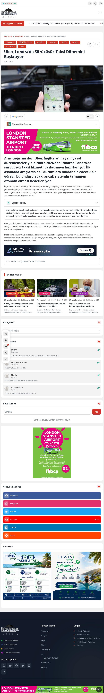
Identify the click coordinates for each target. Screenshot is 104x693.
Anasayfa (44, 631)
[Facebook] (16, 665)
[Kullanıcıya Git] (6, 363)
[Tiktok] (3, 672)
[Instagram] (3, 665)
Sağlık (43, 640)
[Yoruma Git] (98, 350)
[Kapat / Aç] (5, 359)
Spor (43, 654)
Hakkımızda (45, 662)
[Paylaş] (6, 116)
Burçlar (44, 635)
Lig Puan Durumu (51, 658)
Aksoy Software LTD (73, 690)
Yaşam (22, 46)
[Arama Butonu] (101, 3)
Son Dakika (10, 46)
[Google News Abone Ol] (17, 116)
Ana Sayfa (8, 36)
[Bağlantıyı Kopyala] (89, 44)
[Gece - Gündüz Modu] (90, 5)
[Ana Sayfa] (5, 340)
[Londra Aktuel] (9, 13)
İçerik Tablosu (19, 202)
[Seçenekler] (97, 116)
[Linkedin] (29, 665)
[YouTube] (10, 665)
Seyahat (75, 42)
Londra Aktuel (12, 300)
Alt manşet (19, 36)
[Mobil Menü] (101, 13)
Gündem (40, 42)
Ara (96, 411)
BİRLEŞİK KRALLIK (25, 42)
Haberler (52, 42)
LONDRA (64, 42)
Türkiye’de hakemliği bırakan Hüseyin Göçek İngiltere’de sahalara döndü (63, 23)
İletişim (44, 667)
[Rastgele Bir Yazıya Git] (5, 334)
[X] (22, 665)
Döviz (43, 645)
